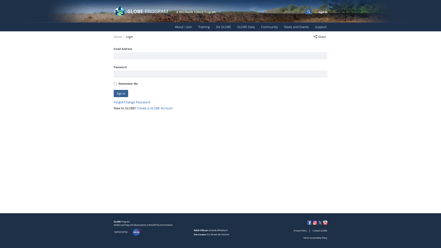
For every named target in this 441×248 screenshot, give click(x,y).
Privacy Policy (300, 230)
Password (120, 67)
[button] (320, 37)
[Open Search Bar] (308, 11)
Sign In (323, 12)
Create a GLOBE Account (154, 108)
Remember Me (128, 84)
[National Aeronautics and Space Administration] (136, 231)
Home (118, 37)
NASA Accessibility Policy (315, 237)
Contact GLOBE (320, 230)
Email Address (123, 49)
